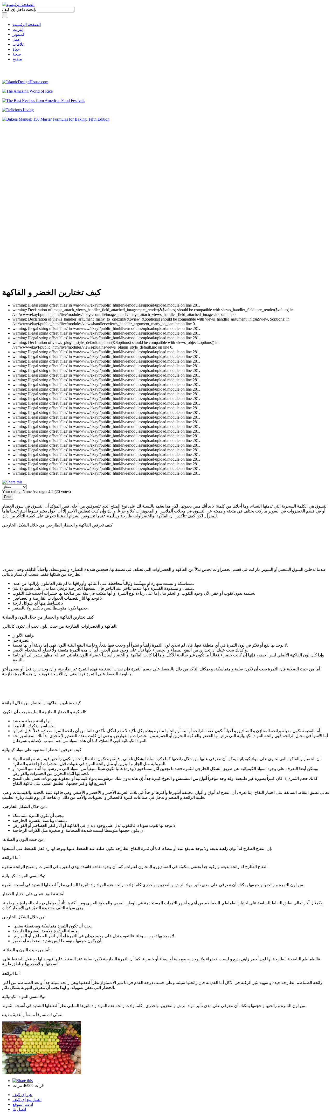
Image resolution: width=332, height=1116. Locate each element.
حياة (16, 49)
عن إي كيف (22, 1094)
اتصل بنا (19, 1109)
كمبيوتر (18, 34)
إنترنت (17, 29)
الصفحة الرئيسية (26, 24)
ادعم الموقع (22, 1104)
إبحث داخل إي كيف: (19, 9)
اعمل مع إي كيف (27, 1099)
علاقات (18, 44)
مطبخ (17, 59)
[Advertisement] (23, 204)
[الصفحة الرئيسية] (18, 4)
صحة (16, 54)
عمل (16, 39)
